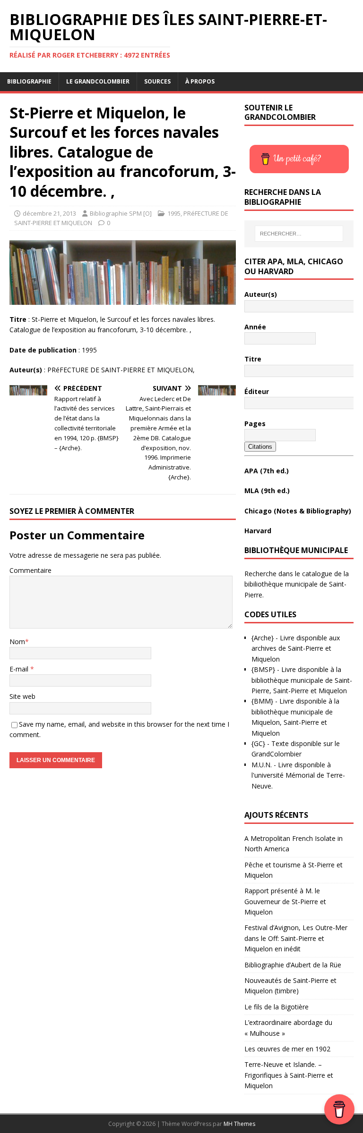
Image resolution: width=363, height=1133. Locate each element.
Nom (17, 641)
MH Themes (239, 1124)
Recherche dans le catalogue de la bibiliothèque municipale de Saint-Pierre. (296, 584)
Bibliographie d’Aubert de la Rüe (292, 964)
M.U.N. (261, 764)
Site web (22, 696)
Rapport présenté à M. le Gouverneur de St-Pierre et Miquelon (285, 901)
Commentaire (30, 570)
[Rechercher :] (299, 234)
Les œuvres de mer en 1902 (287, 1048)
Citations (260, 446)
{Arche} (262, 637)
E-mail (19, 668)
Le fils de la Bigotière (276, 1006)
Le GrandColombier (98, 81)
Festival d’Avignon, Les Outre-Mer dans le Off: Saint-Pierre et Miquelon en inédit (295, 938)
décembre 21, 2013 (49, 213)
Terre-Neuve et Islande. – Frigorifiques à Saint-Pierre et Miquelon (288, 1075)
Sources (157, 81)
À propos (200, 81)
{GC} (258, 743)
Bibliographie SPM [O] (121, 213)
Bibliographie (29, 81)
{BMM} (262, 701)
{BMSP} (263, 669)
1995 (174, 213)
